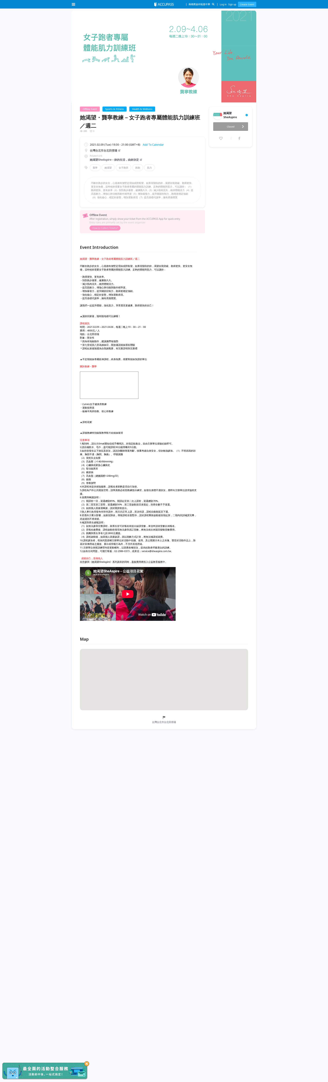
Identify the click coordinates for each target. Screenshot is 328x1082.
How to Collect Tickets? (105, 228)
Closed (230, 126)
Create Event (247, 4)
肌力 (149, 167)
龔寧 (95, 167)
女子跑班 (123, 167)
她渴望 (108, 167)
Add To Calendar (153, 144)
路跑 (137, 167)
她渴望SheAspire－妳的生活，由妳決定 (114, 160)
